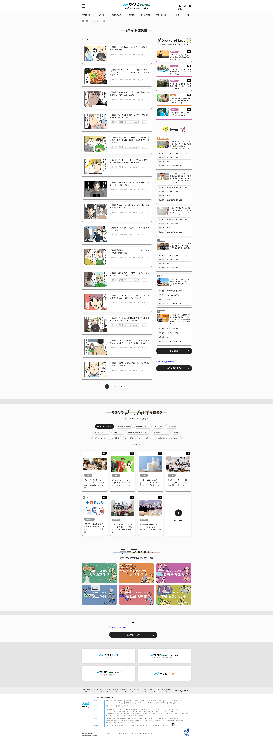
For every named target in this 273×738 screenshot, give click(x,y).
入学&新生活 (86, 15)
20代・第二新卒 (132, 718)
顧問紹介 (121, 720)
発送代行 (132, 725)
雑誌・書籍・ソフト (124, 711)
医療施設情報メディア (149, 713)
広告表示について (115, 690)
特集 (177, 15)
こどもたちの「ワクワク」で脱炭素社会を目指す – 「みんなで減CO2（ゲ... (180, 72)
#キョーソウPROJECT (104, 426)
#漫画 (112, 54)
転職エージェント (150, 718)
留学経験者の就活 (118, 700)
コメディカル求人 (148, 720)
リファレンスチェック (167, 725)
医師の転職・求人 (160, 720)
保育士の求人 (170, 720)
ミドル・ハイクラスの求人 (172, 700)
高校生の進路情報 (110, 706)
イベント (188, 15)
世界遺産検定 (146, 711)
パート (108, 703)
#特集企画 (136, 444)
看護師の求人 (138, 720)
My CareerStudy (128, 713)
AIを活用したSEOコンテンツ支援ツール (116, 715)
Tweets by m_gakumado (165, 361)
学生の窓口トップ (87, 21)
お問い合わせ (107, 690)
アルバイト (184, 700)
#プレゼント (118, 432)
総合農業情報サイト (157, 711)
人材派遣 (108, 718)
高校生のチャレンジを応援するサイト (143, 709)
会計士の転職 (172, 718)
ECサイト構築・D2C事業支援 (114, 713)
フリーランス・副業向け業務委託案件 (156, 703)
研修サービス (109, 725)
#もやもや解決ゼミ (145, 438)
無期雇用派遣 (179, 720)
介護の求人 (109, 722)
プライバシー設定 (144, 690)
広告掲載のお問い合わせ (134, 690)
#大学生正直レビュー (161, 432)
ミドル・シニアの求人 (117, 703)
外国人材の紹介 (131, 722)
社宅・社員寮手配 (154, 725)
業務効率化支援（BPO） (121, 725)
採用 (132, 733)
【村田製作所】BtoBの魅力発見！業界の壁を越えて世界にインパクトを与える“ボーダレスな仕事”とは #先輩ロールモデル (180, 319)
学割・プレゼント (162, 15)
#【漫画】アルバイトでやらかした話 (128, 54)
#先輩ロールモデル (101, 432)
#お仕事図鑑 (172, 426)
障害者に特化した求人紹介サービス (135, 703)
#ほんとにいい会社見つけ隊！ (138, 432)
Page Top (183, 690)
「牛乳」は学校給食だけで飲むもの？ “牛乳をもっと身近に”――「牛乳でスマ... (150, 482)
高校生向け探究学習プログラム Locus (128, 706)
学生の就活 (109, 700)
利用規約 (93, 690)
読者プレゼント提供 (124, 690)
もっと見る (174, 351)
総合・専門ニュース (125, 709)
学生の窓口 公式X (174, 368)
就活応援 (132, 15)
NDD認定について (153, 690)
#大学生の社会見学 (124, 426)
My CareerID (138, 713)
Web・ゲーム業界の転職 (119, 718)
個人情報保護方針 (147, 733)
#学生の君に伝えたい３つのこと (168, 438)
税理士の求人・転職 (111, 720)
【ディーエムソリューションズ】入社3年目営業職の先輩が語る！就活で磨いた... (180, 57)
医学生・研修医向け (140, 700)
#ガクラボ (158, 426)
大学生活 (101, 15)
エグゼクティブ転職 (162, 718)
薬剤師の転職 (129, 720)
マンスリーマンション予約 (181, 713)
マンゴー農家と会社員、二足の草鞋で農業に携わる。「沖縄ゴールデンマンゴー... (180, 86)
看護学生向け (129, 700)
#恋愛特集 (115, 438)
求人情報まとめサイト (112, 709)
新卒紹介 (140, 718)
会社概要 (108, 733)
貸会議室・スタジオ (142, 725)
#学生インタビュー (100, 438)
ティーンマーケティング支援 (162, 709)
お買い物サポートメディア (164, 713)
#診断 (176, 432)
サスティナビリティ (123, 733)
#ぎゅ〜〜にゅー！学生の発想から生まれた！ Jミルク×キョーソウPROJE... (122, 482)
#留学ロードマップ (142, 426)
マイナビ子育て (169, 711)
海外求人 (160, 700)
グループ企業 (138, 733)
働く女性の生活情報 (111, 711)
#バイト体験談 (101, 21)
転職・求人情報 (151, 700)
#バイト (144, 54)
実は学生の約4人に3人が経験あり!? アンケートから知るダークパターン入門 (180, 101)
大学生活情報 (175, 709)
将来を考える (116, 15)
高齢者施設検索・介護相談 (136, 715)
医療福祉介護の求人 (174, 703)
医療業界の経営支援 (119, 722)
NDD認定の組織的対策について (164, 690)
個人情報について (100, 690)
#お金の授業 (129, 438)
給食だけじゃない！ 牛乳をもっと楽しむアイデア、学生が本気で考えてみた (178, 482)
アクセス (114, 733)
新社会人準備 (145, 15)
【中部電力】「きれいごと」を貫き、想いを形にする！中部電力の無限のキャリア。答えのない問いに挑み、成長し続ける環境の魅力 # (180, 178)
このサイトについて (87, 690)
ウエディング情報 (136, 711)
